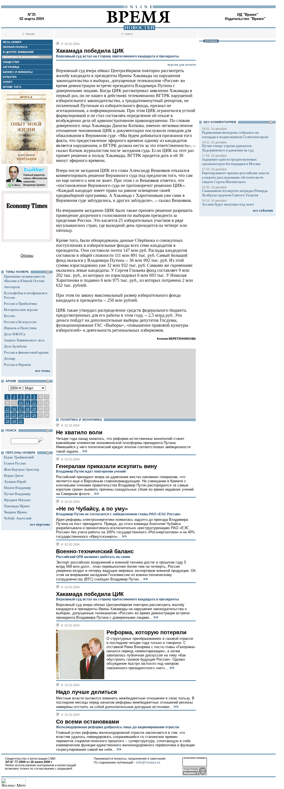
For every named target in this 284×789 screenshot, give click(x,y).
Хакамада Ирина (17, 506)
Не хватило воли (79, 432)
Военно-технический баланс (95, 551)
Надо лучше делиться (86, 692)
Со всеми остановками (87, 722)
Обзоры (27, 255)
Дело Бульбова (15, 346)
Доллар (9, 358)
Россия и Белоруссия (20, 322)
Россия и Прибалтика (20, 303)
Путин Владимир (17, 494)
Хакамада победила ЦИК (90, 594)
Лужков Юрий (15, 482)
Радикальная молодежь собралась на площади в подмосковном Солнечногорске (235, 134)
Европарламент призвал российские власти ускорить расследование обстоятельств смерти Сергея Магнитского (235, 177)
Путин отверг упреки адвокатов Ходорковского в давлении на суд (227, 148)
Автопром (12, 287)
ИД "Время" (247, 14)
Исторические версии (21, 310)
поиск (129, 33)
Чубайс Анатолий (17, 518)
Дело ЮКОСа (14, 334)
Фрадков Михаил (17, 500)
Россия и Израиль (17, 364)
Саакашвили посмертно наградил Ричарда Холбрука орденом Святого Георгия (235, 193)
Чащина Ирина (15, 512)
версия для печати (182, 64)
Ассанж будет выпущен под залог (228, 204)
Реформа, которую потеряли (146, 632)
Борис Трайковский (19, 457)
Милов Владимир (17, 488)
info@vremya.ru (148, 762)
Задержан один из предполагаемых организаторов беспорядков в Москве (231, 161)
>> (84, 451)
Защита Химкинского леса (24, 340)
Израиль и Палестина (20, 328)
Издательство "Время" (245, 19)
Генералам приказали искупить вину (106, 466)
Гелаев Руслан (15, 463)
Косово (9, 316)
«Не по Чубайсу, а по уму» (92, 509)
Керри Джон (13, 475)
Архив (30, 33)
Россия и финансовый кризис (26, 352)
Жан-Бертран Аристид (21, 469)
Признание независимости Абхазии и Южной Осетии (24, 278)
